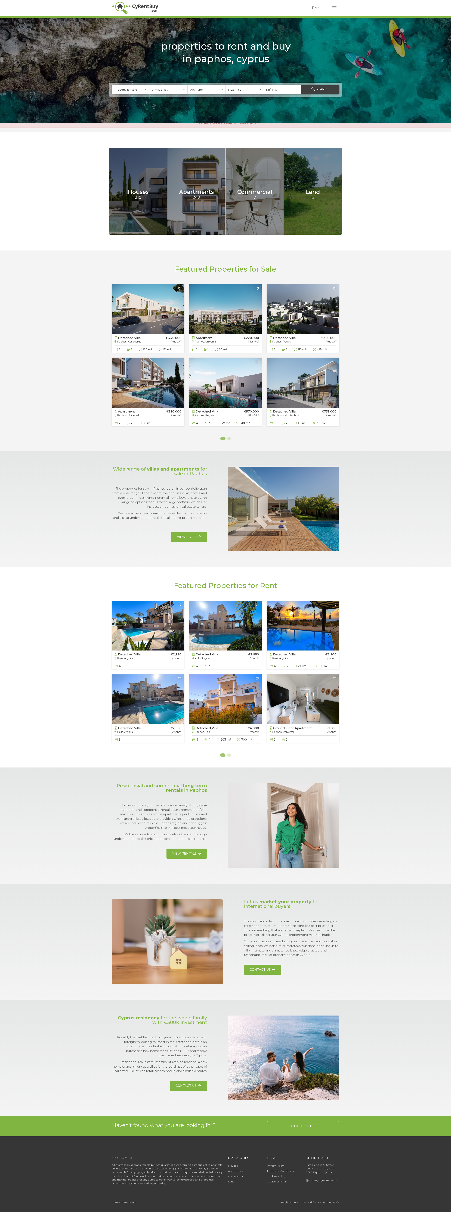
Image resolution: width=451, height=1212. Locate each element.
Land (231, 1181)
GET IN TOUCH (301, 1126)
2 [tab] (229, 438)
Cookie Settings (276, 1181)
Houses (233, 1165)
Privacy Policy (275, 1165)
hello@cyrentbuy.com (323, 1180)
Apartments (235, 1171)
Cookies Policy (276, 1176)
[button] (131, 89)
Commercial (235, 1176)
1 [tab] (222, 438)
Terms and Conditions (280, 1171)
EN (314, 8)
